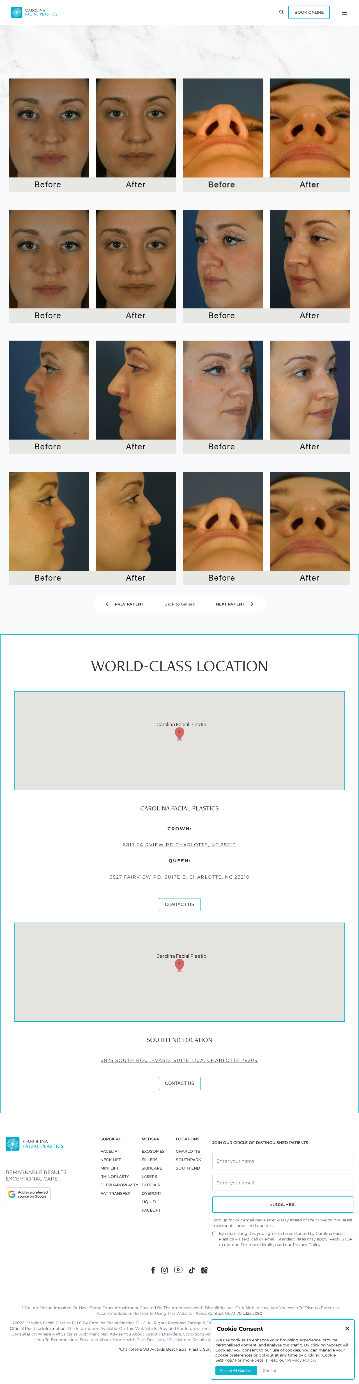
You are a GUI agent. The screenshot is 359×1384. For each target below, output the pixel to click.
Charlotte (188, 1151)
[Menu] (344, 12)
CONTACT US (179, 904)
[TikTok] (192, 1270)
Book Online (309, 12)
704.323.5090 (249, 1313)
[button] (179, 734)
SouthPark (188, 1159)
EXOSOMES (153, 1151)
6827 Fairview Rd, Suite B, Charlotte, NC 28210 (179, 877)
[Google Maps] (204, 1270)
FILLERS (150, 1159)
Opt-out (269, 1370)
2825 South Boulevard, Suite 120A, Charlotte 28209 (179, 1060)
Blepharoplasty (119, 1184)
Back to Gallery (179, 604)
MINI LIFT (109, 1168)
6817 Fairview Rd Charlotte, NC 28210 (179, 844)
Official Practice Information (38, 1328)
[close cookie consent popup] (347, 1329)
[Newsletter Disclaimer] (214, 1235)
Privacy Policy (307, 1244)
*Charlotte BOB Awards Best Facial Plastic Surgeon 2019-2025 (179, 1349)
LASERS (149, 1176)
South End (188, 1168)
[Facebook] (153, 1270)
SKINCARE (152, 1168)
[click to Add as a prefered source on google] (47, 1194)
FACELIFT (109, 1151)
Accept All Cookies (236, 1370)
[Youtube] (178, 1270)
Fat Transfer (115, 1193)
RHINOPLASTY (114, 1176)
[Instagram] (164, 1270)
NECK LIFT (110, 1159)
